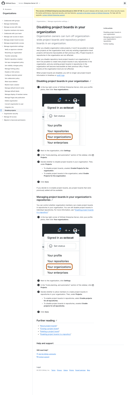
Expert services (80, 370)
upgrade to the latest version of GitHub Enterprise (93, 13)
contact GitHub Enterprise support (53, 15)
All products (8, 9)
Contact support (44, 357)
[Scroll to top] (124, 391)
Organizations (9, 13)
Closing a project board (49, 329)
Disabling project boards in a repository (55, 334)
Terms (53, 370)
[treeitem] (17, 20)
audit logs (60, 75)
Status (66, 370)
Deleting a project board (49, 331)
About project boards (48, 326)
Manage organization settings (57, 21)
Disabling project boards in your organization (63, 81)
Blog (88, 370)
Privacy (59, 370)
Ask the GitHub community (47, 354)
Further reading (46, 320)
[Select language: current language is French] (124, 3)
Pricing (71, 370)
